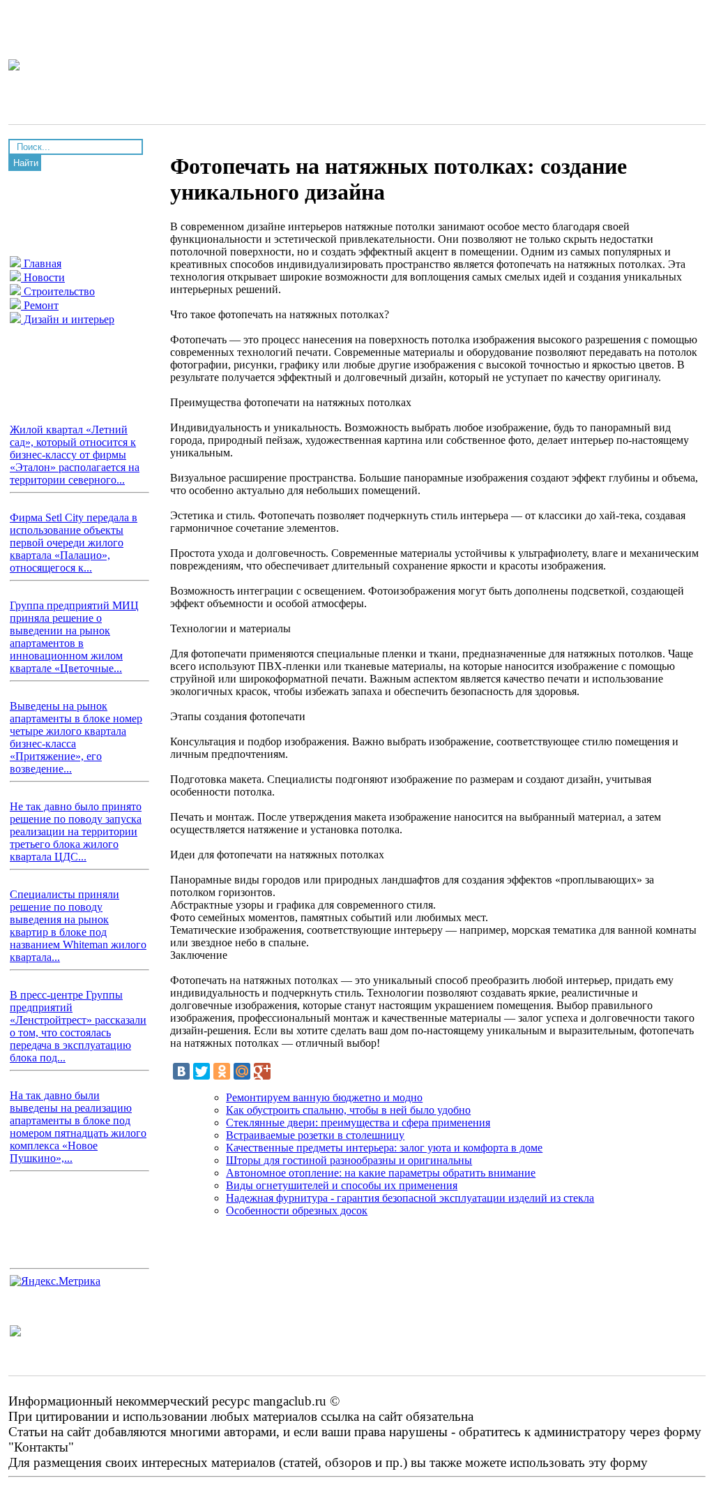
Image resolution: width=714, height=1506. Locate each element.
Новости (43, 277)
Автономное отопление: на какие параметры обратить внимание (381, 1173)
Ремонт (40, 305)
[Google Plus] (262, 1071)
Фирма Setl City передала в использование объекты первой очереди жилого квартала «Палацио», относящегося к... (73, 543)
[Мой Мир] (242, 1071)
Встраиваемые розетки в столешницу (315, 1135)
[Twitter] (201, 1071)
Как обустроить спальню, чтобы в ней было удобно (348, 1110)
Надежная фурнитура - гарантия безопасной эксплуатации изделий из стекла (410, 1198)
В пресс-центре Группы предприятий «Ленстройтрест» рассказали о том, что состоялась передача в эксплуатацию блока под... (78, 1026)
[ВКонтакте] (181, 1071)
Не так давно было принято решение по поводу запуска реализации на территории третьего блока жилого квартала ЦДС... (76, 831)
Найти (25, 163)
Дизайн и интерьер (67, 319)
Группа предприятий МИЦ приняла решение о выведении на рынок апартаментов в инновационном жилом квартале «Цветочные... (74, 636)
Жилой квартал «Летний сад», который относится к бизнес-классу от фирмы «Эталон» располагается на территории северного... (74, 455)
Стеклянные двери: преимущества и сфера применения (358, 1122)
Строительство (58, 291)
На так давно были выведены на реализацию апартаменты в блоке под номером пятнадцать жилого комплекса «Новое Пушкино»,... (78, 1126)
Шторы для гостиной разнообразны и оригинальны (349, 1160)
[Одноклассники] (221, 1071)
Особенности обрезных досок (296, 1210)
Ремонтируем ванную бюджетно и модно (324, 1097)
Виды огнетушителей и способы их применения (341, 1185)
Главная (41, 263)
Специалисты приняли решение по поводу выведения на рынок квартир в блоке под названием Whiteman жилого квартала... (78, 925)
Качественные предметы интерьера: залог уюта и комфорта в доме (384, 1148)
